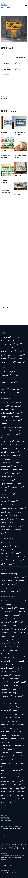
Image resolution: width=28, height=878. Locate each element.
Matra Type (23, 844)
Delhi (16, 152)
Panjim (6, 130)
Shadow (9, 160)
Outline (3, 310)
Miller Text (4, 849)
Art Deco (17, 155)
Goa (2, 130)
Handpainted (6, 70)
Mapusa (19, 130)
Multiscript (20, 58)
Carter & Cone (21, 849)
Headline (13, 849)
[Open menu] (26, 6)
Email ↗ (3, 835)
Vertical (17, 157)
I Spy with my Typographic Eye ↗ (11, 829)
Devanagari (4, 153)
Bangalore (5, 56)
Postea (10, 847)
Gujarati (10, 153)
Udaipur (3, 150)
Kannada (18, 56)
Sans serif (19, 64)
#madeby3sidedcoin (7, 866)
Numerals (4, 98)
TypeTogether (16, 847)
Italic (23, 132)
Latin (25, 56)
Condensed (17, 132)
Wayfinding (5, 64)
